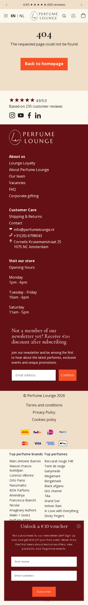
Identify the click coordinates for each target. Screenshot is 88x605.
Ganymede (52, 471)
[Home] (44, 15)
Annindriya (17, 495)
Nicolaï (14, 505)
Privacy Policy (44, 412)
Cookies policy (44, 419)
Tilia (47, 496)
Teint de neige (54, 466)
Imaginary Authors (22, 510)
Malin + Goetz (19, 515)
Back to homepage (44, 63)
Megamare (52, 476)
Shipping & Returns (25, 216)
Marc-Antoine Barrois (25, 461)
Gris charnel (53, 491)
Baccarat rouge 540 (58, 461)
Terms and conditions (44, 405)
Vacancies (17, 182)
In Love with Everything (61, 511)
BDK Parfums (19, 490)
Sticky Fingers (54, 516)
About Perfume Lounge (29, 169)
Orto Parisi (17, 480)
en (13, 15)
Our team (17, 176)
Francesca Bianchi (22, 500)
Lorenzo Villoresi (21, 475)
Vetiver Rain (53, 506)
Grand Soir (52, 501)
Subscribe (44, 591)
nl (21, 15)
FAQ (12, 189)
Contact (15, 223)
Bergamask (52, 481)
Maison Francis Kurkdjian (20, 468)
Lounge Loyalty (22, 163)
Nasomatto (17, 485)
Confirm (67, 375)
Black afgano (54, 486)
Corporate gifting (24, 195)
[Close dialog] (78, 526)
